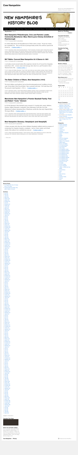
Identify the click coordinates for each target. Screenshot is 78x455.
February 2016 (7, 305)
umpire (32, 116)
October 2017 (6, 278)
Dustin (17, 71)
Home (6, 29)
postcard (22, 93)
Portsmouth (18, 93)
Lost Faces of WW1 (62, 139)
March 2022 (6, 208)
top (27, 133)
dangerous (38, 132)
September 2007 (7, 388)
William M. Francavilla (63, 106)
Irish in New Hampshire (63, 138)
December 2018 (7, 259)
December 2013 (7, 341)
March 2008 (6, 380)
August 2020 (6, 231)
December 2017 (7, 275)
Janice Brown (20, 40)
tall (26, 133)
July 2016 (6, 298)
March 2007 (6, 396)
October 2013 (6, 344)
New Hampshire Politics (63, 156)
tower (30, 133)
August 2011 (6, 360)
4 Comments (35, 53)
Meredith (39, 91)
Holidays (61, 135)
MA (26, 91)
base (43, 113)
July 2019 (6, 249)
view (40, 74)
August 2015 (6, 314)
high (30, 114)
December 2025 (7, 201)
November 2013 (7, 342)
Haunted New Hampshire (63, 132)
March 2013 (6, 353)
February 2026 (7, 198)
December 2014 (7, 325)
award (41, 49)
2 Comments (40, 133)
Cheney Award (11, 51)
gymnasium (23, 71)
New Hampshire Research (66, 29)
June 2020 (6, 234)
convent (13, 71)
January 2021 (6, 224)
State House (10, 74)
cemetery (33, 90)
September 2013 (7, 345)
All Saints (38, 49)
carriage (42, 70)
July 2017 (6, 282)
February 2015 (7, 322)
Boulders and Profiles (63, 124)
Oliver (11, 93)
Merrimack (7, 116)
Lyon (44, 51)
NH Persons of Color (63, 161)
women (30, 53)
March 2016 (6, 304)
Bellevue (25, 90)
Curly (15, 114)
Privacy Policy (20, 29)
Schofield (43, 52)
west (39, 116)
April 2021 (6, 220)
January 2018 (6, 274)
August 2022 (6, 206)
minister (42, 91)
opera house (16, 72)
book (36, 70)
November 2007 (7, 385)
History (15, 49)
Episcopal (27, 51)
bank (29, 70)
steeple (18, 133)
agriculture (33, 49)
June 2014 (6, 333)
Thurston (24, 74)
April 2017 (6, 286)
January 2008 (6, 382)
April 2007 (6, 395)
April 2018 (6, 270)
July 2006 (6, 407)
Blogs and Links (28, 29)
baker (22, 90)
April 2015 (6, 319)
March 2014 (6, 337)
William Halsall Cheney (13, 53)
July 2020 (6, 233)
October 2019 (6, 245)
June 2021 (6, 217)
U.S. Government (35, 74)
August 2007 (6, 389)
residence (33, 72)
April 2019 (6, 253)
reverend (30, 93)
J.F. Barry (37, 71)
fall (42, 132)
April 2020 (6, 237)
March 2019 (6, 255)
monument (48, 71)
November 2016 (7, 293)
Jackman (41, 71)
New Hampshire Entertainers (64, 150)
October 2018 (6, 261)
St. (27, 116)
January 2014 (6, 340)
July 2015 (6, 315)
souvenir (49, 72)
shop (46, 72)
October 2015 (6, 311)
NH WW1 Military (62, 164)
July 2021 (6, 216)
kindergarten (40, 51)
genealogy (13, 91)
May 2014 (6, 334)
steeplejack (22, 133)
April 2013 (6, 352)
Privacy (15, 438)
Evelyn (6, 91)
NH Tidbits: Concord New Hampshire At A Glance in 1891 (27, 59)
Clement (10, 114)
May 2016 (6, 301)
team (30, 116)
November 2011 (7, 358)
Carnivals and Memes (63, 125)
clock (35, 132)
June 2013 (6, 349)
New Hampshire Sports (31, 113)
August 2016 (6, 297)
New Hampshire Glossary (17, 132)
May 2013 (6, 351)
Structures (19, 70)
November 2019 (7, 244)
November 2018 (7, 260)
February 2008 (7, 381)
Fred (17, 114)
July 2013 (6, 348)
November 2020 (7, 227)
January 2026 (6, 200)
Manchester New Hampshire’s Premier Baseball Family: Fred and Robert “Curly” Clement (28, 99)
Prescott (26, 93)
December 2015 (7, 308)
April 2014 (6, 336)
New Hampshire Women (22, 49)
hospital (33, 71)
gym (20, 71)
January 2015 (6, 323)
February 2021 (7, 223)
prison (29, 72)
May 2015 (6, 318)
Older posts (8, 137)
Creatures (61, 128)
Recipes (60, 175)
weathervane (34, 133)
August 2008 (6, 373)
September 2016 (7, 296)
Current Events (62, 130)
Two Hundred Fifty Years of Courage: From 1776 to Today (66, 119)
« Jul (59, 99)
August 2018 (6, 264)
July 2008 (6, 374)
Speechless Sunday (62, 176)
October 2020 (6, 228)
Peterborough (22, 52)
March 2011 (6, 367)
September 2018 (7, 263)
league (32, 114)
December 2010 (7, 371)
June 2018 (6, 267)
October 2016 (6, 294)
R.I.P (60, 172)
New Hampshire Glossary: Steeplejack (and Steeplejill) (26, 121)
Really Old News (62, 173)
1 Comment (44, 74)
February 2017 (7, 289)
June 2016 (6, 300)
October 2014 (6, 327)
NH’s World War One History (52, 29)
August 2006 (6, 406)
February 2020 (7, 239)
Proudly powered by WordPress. (65, 438)
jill (45, 132)
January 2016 (6, 307)
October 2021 (6, 212)
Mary (46, 51)
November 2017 (7, 276)
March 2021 (6, 222)
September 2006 (7, 404)
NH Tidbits (14, 70)
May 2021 (6, 219)
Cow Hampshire (11, 5)
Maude (35, 91)
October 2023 (6, 205)
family (9, 91)
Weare (34, 93)
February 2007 (7, 397)
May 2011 (6, 364)
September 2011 (7, 359)
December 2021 (7, 211)
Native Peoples (62, 147)
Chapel (46, 70)
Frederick (21, 114)
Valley (36, 116)
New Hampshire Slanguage (64, 157)
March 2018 (6, 271)
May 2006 (6, 410)
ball (40, 113)
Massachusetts (30, 91)
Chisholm (50, 70)
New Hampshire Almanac (39, 29)
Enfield (47, 90)
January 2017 (6, 290)
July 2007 (6, 391)
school (47, 52)
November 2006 (7, 401)
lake (44, 71)
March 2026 (6, 197)
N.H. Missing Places (63, 146)
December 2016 (7, 292)
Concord (10, 71)
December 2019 (7, 242)
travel (30, 74)
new (49, 51)
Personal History (62, 169)
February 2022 (7, 209)
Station (14, 74)
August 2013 (6, 347)
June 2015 (6, 316)
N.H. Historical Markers (63, 145)
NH (10, 52)
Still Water (51, 52)
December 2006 (7, 400)
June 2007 (6, 392)
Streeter (6, 53)
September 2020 (7, 230)
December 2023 (7, 204)
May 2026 (6, 194)
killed (48, 132)
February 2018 (7, 272)
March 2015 (6, 320)
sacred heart (38, 72)
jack (44, 132)
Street (21, 74)
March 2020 (6, 238)
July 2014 (6, 331)
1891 (26, 70)
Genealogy (11, 49)
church (16, 51)
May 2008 (6, 377)
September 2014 (7, 329)
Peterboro (17, 52)
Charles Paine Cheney (48, 49)
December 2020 (7, 226)
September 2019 (7, 246)
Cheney (6, 51)
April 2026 (6, 195)
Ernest (50, 90)
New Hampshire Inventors (64, 153)
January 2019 (6, 257)
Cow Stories (61, 127)
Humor (60, 136)
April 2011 (6, 366)
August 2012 (6, 356)
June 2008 (6, 375)
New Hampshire (8, 72)
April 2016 (6, 303)
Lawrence (23, 91)
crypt (19, 51)
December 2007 (7, 384)
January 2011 (6, 370)
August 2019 (6, 248)
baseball (46, 113)
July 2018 (6, 265)
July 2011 (6, 362)
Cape (49, 113)
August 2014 (6, 330)
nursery (13, 52)
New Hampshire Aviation (63, 149)
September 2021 (7, 213)
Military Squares (62, 142)
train (27, 74)
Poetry (60, 171)
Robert (20, 116)
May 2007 (6, 393)
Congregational (42, 90)
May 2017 (6, 285)
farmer (30, 51)
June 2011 (6, 363)
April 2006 (6, 411)
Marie (43, 114)
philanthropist (28, 52)
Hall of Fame (25, 114)
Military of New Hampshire (64, 140)
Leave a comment (44, 116)
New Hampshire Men (21, 113)
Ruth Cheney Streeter (36, 52)
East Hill (22, 51)
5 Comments (38, 93)
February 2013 (7, 355)
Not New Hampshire (63, 165)
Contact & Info (12, 29)
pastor (14, 93)
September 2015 (7, 312)
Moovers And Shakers (63, 143)
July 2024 (6, 202)
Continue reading (17, 47)
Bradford (29, 90)
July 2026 (6, 193)
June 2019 (6, 250)
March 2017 (6, 287)
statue (18, 74)
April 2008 (6, 378)
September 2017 (7, 279)
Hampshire (34, 51)
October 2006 (6, 403)
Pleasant (26, 72)
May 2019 (6, 252)
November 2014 (7, 326)
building (39, 70)
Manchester (38, 114)
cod (12, 114)
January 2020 (6, 241)
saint (23, 116)
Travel (60, 179)
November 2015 (7, 309)
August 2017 (6, 281)
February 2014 (7, 338)
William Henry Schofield (23, 53)
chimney (28, 132)
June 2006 (6, 408)
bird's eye (32, 70)
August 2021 (6, 215)
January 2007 (6, 399)
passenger (21, 72)
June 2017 (6, 283)
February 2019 (7, 256)
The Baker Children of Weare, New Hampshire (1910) (25, 79)
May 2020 (6, 235)
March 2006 (6, 412)
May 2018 (6, 268)
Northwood (7, 93)
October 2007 (6, 386)
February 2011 (7, 369)
